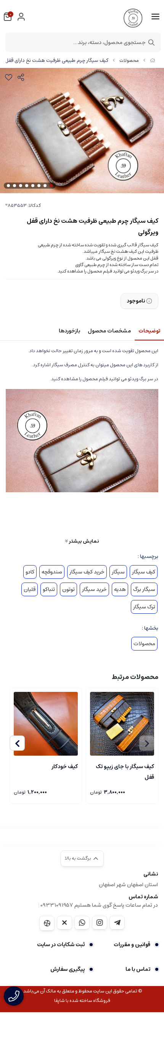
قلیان (29, 589)
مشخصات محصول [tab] (109, 330)
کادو (30, 571)
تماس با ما (137, 969)
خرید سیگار (94, 589)
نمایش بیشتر (83, 541)
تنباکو (49, 589)
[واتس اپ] (82, 922)
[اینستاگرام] (99, 922)
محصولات (129, 61)
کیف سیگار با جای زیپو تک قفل (125, 771)
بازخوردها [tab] (69, 330)
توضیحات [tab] (149, 330)
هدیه (120, 589)
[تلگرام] (117, 922)
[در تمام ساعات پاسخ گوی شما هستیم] (14, 996)
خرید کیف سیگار (87, 571)
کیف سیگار (143, 571)
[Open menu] (155, 17)
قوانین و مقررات (132, 944)
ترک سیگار (144, 606)
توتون (68, 589)
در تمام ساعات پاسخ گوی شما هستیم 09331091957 (99, 905)
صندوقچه (52, 571)
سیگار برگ (144, 589)
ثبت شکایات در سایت (61, 944)
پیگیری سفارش (67, 969)
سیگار (118, 571)
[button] (17, 743)
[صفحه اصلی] (152, 61)
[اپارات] (47, 923)
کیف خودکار (64, 766)
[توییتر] (64, 922)
